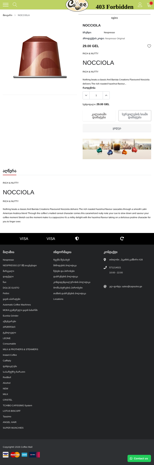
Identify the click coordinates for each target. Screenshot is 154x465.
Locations (58, 299)
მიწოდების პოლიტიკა (65, 265)
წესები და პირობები (64, 271)
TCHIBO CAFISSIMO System (17, 405)
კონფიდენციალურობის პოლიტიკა (71, 282)
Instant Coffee (10, 355)
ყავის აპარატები (11, 299)
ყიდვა (117, 128)
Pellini (6, 293)
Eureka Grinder (10, 315)
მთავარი (7, 15)
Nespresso (8, 260)
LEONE (7, 338)
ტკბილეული (9, 332)
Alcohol (7, 383)
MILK (5, 394)
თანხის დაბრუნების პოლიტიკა (69, 293)
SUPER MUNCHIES (13, 428)
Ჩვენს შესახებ (61, 260)
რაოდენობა (89, 88)
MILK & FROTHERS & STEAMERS (20, 349)
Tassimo (7, 416)
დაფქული (8, 276)
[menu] (5, 5)
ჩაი (4, 282)
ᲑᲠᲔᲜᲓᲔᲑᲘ (9, 327)
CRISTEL (7, 400)
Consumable (9, 343)
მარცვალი (8, 271)
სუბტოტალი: (89, 104)
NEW (5, 388)
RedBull (7, 377)
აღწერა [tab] (9, 171)
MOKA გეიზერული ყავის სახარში (20, 310)
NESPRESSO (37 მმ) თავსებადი (20, 265)
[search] (15, 4)
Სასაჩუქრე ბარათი (14, 372)
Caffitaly (7, 360)
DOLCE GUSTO (11, 287)
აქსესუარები (9, 321)
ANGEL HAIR (10, 422)
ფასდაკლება (10, 366)
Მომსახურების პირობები (68, 287)
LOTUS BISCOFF (11, 411)
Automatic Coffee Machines (17, 304)
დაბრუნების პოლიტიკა (65, 276)
